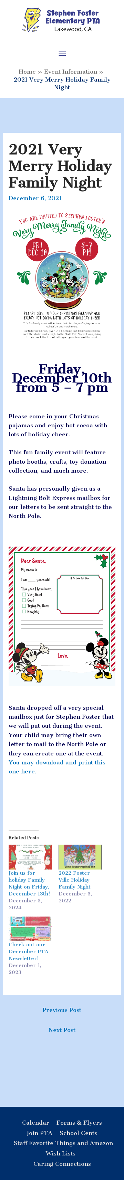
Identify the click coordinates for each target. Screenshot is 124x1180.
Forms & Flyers (79, 1122)
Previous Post (61, 1009)
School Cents (78, 1133)
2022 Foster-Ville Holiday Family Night (76, 880)
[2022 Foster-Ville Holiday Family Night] (80, 857)
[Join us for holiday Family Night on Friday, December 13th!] (30, 857)
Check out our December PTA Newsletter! (28, 951)
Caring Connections (62, 1163)
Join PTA (39, 1133)
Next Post (62, 1029)
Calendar (35, 1122)
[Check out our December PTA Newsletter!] (30, 929)
